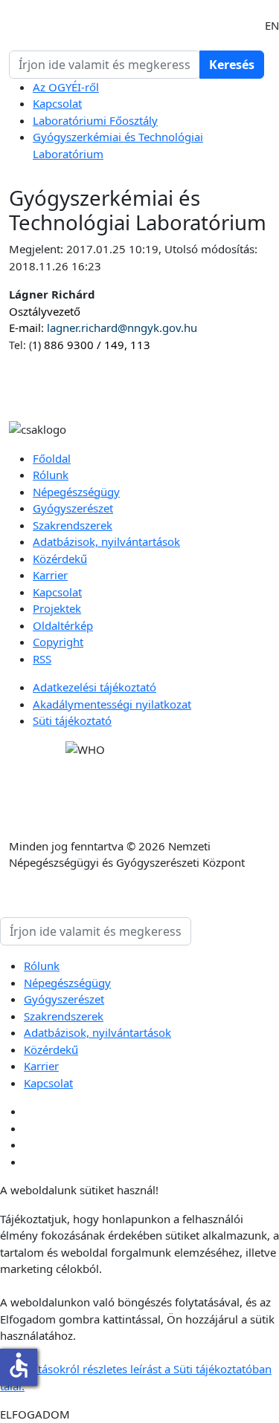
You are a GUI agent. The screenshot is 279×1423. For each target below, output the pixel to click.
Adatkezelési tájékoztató (94, 687)
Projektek (57, 608)
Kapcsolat (57, 103)
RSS (42, 658)
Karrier (50, 574)
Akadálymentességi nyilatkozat (112, 704)
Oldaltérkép (63, 625)
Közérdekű (60, 558)
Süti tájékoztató (72, 720)
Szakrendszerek (72, 525)
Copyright (58, 641)
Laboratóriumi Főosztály (95, 120)
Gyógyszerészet (73, 508)
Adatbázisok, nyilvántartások (106, 541)
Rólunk (50, 474)
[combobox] (104, 65)
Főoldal (52, 458)
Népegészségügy (76, 491)
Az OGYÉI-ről (66, 86)
